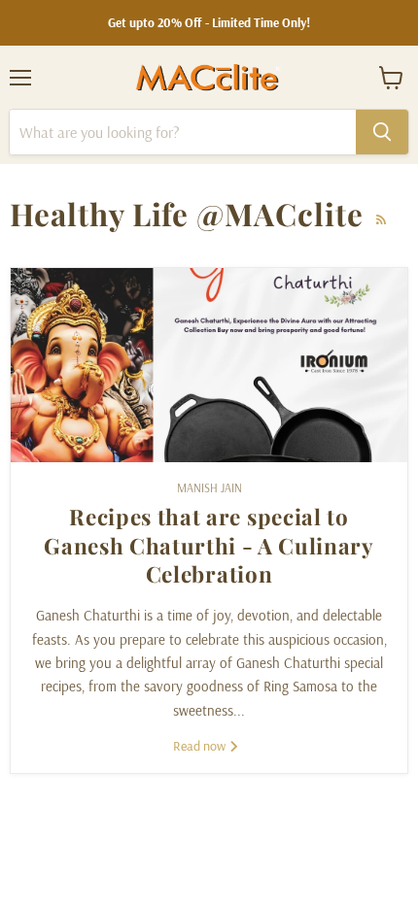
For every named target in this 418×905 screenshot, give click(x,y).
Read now (200, 745)
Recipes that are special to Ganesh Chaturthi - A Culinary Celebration (209, 545)
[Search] (382, 132)
